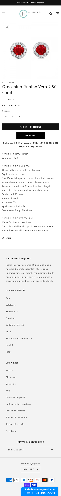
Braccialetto (12, 311)
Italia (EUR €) (28, 469)
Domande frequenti (15, 397)
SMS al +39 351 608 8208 (45, 143)
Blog (8, 390)
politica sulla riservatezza (18, 404)
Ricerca (9, 370)
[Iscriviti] (52, 449)
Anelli (9, 331)
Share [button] (8, 238)
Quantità (5, 111)
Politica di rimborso (15, 410)
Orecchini (10, 318)
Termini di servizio (15, 424)
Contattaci (11, 383)
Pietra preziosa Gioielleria (19, 338)
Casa (8, 298)
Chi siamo (11, 377)
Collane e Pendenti (15, 325)
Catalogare (11, 305)
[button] (3, 14)
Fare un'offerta (30, 135)
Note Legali (11, 431)
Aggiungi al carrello (30, 126)
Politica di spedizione (16, 417)
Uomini (9, 345)
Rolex (8, 351)
